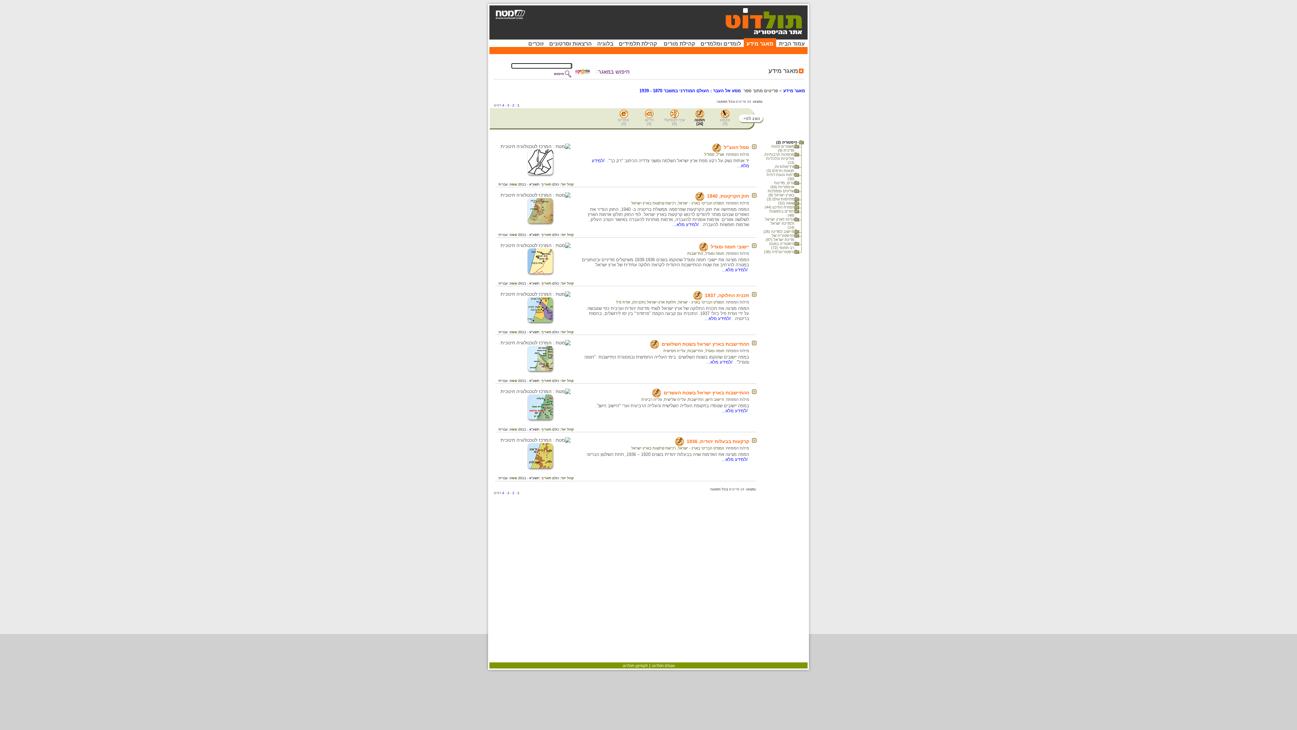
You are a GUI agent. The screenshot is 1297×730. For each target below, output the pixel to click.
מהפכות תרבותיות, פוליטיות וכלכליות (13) (779, 158)
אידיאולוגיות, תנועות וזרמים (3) (780, 169)
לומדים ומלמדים (721, 44)
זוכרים (536, 44)
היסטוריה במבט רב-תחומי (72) (781, 246)
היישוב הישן (715, 399)
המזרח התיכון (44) (779, 207)
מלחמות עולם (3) (780, 199)
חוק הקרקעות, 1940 (728, 196)
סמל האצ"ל (736, 147)
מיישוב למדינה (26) (778, 231)
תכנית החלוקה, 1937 (727, 295)
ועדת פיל (623, 302)
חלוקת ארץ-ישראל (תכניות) (654, 302)
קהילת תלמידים (638, 44)
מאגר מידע (759, 44)
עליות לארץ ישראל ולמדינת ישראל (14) (779, 223)
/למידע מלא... (686, 224)
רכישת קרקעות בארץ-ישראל (653, 203)
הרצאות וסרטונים (570, 44)
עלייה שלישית (675, 399)
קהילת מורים (679, 44)
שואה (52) (786, 203)
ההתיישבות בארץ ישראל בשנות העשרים (706, 392)
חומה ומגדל (714, 253)
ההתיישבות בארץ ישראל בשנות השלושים (705, 344)
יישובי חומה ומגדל (730, 246)
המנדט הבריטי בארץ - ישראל (701, 203)
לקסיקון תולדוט (635, 665)
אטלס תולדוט (663, 665)
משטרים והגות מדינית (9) (782, 148)
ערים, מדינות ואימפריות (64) (782, 185)
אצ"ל (720, 154)
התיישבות (695, 253)
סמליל (709, 154)
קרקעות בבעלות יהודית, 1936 (718, 441)
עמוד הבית (792, 44)
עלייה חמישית (674, 351)
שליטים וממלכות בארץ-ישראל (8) (781, 193)
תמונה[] (699, 122)
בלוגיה (605, 44)
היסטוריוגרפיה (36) (779, 252)
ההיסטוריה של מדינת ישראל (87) (780, 238)
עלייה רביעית (651, 399)
